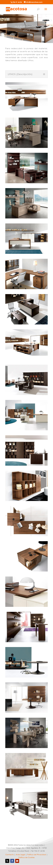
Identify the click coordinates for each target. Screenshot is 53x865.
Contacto (9, 854)
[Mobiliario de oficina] (16, 9)
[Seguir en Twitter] (7, 861)
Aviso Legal (20, 854)
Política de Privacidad (36, 854)
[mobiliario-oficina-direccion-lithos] (26, 112)
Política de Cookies (26, 857)
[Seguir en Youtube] (17, 861)
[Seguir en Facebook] (12, 861)
